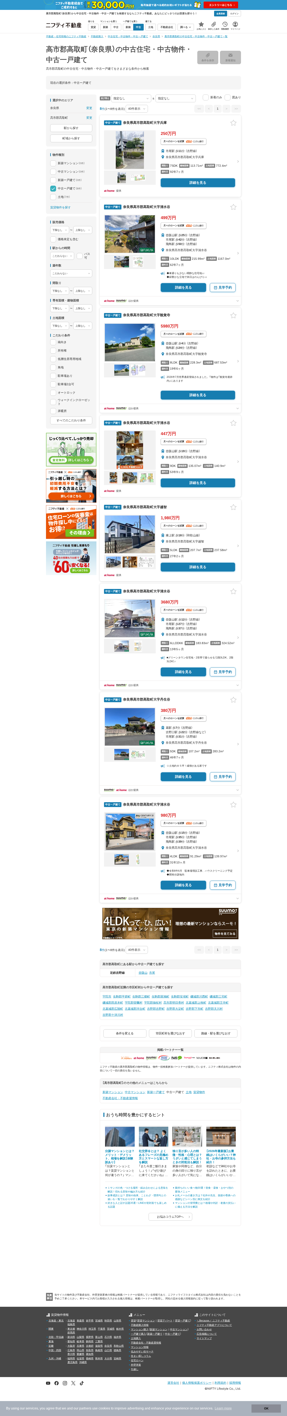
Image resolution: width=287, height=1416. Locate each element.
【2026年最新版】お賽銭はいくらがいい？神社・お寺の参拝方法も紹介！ (221, 1156)
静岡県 (89, 1341)
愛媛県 (80, 1354)
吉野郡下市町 (194, 1008)
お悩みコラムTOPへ (170, 1216)
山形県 (117, 1320)
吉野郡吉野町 (156, 1008)
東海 (51, 1341)
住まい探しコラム (141, 1356)
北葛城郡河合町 (135, 1008)
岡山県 (80, 1350)
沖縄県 (83, 1362)
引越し (134, 1369)
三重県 (99, 1341)
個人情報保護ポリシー (197, 1382)
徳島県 (117, 1350)
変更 (89, 108)
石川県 (108, 1337)
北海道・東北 (56, 1320)
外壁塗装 (136, 1364)
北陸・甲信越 (56, 1337)
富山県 (99, 1337)
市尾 (152, 972)
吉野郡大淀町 (175, 1008)
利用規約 (220, 1382)
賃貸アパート (164, 1320)
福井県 (117, 1337)
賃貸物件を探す (60, 207)
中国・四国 (55, 1350)
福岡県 (71, 1358)
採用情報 (235, 1382)
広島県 (71, 1350)
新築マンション (113, 1092)
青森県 (80, 1320)
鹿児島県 (72, 1362)
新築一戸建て (156, 1092)
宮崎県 (117, 1358)
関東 (51, 1328)
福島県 (71, 1324)
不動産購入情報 (140, 1325)
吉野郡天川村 (214, 1008)
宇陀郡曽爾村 (133, 1002)
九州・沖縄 (55, 1358)
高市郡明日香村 (173, 1002)
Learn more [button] (223, 1408)
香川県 (71, 1354)
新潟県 (71, 1337)
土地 (189, 1092)
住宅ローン (137, 1360)
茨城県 (111, 1328)
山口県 (108, 1350)
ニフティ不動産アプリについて (214, 1325)
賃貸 (133, 1320)
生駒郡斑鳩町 (160, 996)
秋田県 (108, 1320)
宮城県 (99, 1320)
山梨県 (80, 1337)
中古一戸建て (172, 1333)
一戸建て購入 (138, 1333)
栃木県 (120, 1328)
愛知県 (71, 1341)
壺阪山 (143, 972)
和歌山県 (119, 1345)
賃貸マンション (146, 1320)
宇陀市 (107, 996)
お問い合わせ (204, 1329)
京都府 (89, 1345)
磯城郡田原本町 (113, 1002)
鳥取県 (89, 1350)
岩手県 (89, 1320)
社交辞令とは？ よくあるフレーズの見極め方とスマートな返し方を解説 (153, 1156)
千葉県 (101, 1328)
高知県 (89, 1354)
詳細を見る (198, 182)
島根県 (99, 1350)
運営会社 (173, 1382)
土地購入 (136, 1338)
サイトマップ (204, 1338)
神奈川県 (82, 1328)
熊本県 (99, 1358)
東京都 (71, 1328)
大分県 (108, 1358)
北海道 (71, 1320)
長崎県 (89, 1358)
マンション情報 (140, 1347)
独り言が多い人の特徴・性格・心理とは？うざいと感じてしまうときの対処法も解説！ (187, 1156)
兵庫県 (80, 1345)
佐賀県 (80, 1358)
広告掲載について (207, 1333)
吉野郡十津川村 (113, 1014)
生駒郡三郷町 (141, 996)
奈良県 (108, 1345)
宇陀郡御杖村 (153, 1002)
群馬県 (71, 1332)
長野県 (89, 1337)
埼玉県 (92, 1328)
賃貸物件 (199, 1092)
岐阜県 (80, 1341)
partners (85, 1408)
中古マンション (135, 1092)
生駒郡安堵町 (180, 996)
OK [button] (266, 1408)
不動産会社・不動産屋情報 (120, 1098)
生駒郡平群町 (122, 996)
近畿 (51, 1345)
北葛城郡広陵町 (113, 1008)
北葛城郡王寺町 (218, 1002)
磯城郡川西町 (199, 996)
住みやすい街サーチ (142, 1351)
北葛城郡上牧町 (196, 1002)
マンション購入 (140, 1329)
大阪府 (71, 1345)
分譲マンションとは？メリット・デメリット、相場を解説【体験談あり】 (119, 1156)
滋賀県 (99, 1345)
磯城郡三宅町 (218, 996)
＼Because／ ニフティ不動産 (213, 1320)
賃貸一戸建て (182, 1320)
